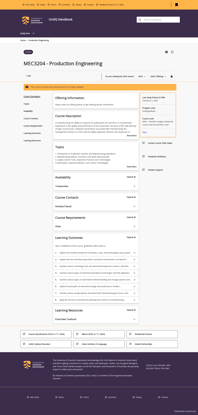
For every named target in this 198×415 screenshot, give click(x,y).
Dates (42, 4)
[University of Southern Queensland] (32, 21)
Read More (132, 135)
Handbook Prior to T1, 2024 (111, 4)
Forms (53, 4)
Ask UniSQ (30, 4)
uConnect (66, 4)
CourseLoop (190, 411)
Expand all (131, 177)
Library (78, 4)
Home (23, 40)
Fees (144, 132)
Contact (90, 4)
